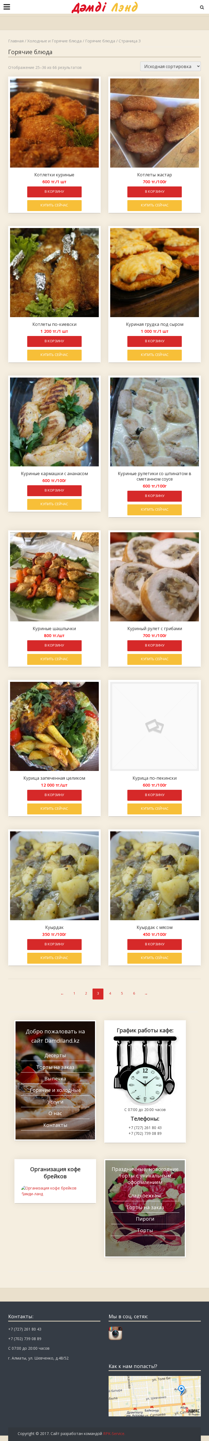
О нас (55, 1113)
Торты (145, 1230)
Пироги (145, 1218)
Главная (16, 40)
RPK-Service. (114, 1433)
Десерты (55, 1055)
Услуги (55, 1101)
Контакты (55, 1125)
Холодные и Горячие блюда (54, 40)
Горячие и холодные (55, 1090)
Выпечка (55, 1078)
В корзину (54, 191)
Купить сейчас (54, 205)
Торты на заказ (55, 1067)
